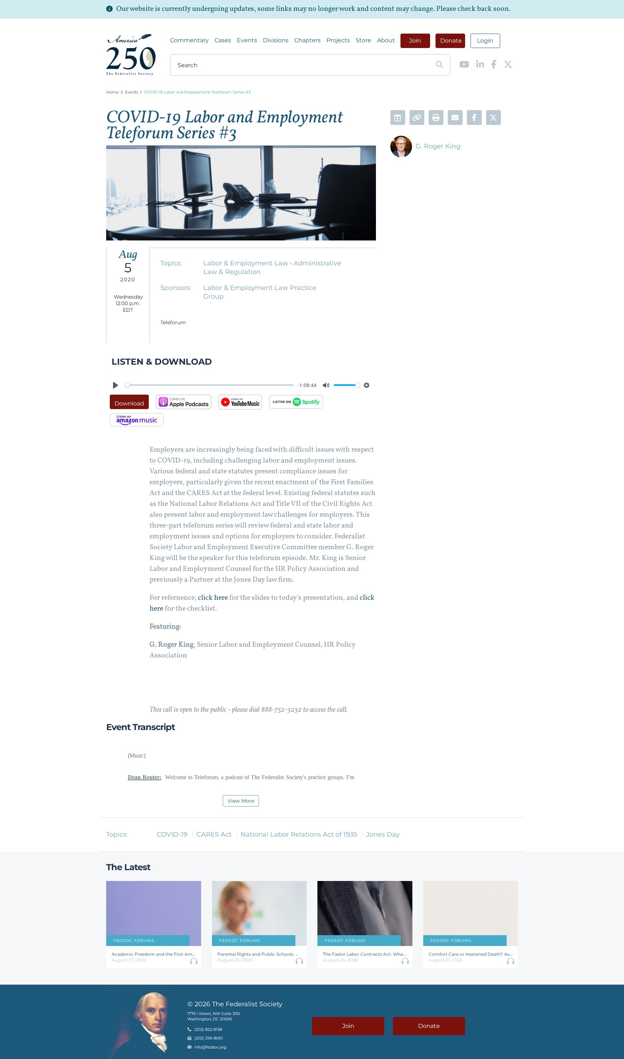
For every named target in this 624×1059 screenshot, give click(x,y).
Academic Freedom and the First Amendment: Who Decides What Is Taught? (154, 954)
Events (247, 40)
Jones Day (383, 834)
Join (415, 40)
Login (485, 40)
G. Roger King (438, 146)
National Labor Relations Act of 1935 (298, 834)
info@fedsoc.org (210, 1047)
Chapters (307, 40)
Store (363, 40)
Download (129, 403)
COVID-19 (172, 834)
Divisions (276, 40)
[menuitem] (189, 40)
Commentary (189, 40)
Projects (338, 40)
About (386, 40)
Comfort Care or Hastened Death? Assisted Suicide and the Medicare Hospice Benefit (471, 954)
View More (241, 801)
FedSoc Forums (134, 940)
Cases (222, 40)
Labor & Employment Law (246, 263)
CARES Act (213, 834)
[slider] (209, 385)
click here (213, 598)
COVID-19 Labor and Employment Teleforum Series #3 (197, 92)
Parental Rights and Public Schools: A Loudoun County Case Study (259, 954)
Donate (451, 40)
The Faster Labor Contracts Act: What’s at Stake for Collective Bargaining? (365, 954)
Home (112, 92)
